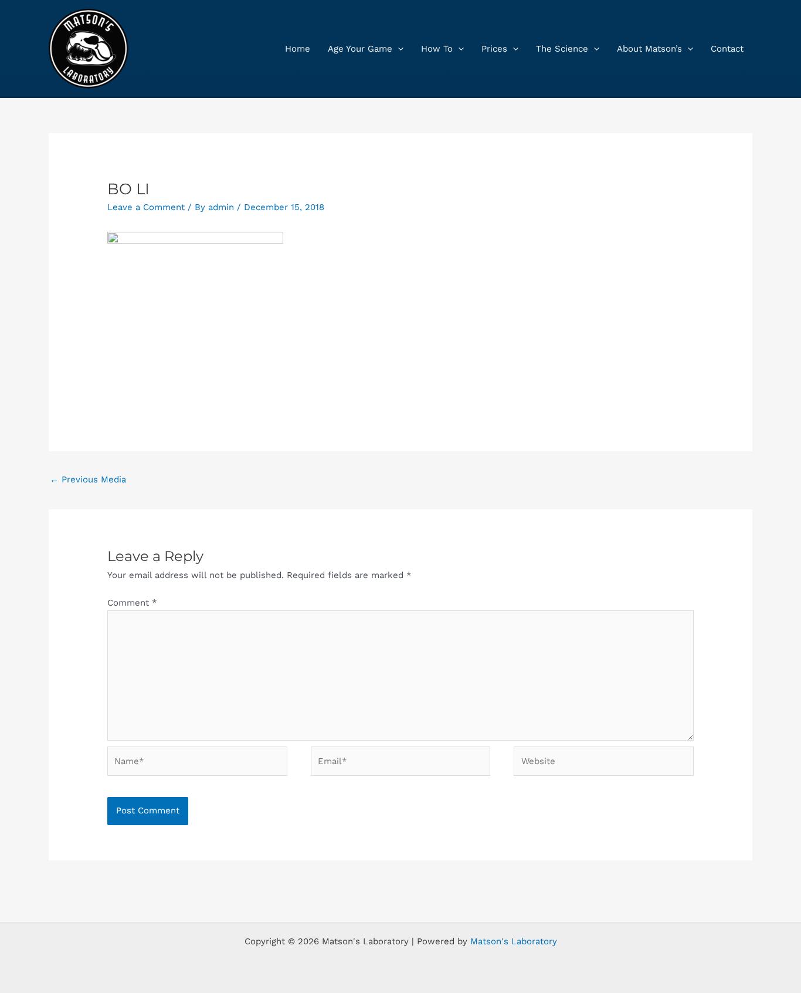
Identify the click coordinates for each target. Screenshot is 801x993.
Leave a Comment (146, 207)
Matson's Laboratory (513, 941)
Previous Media (88, 479)
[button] (397, 48)
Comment (132, 602)
